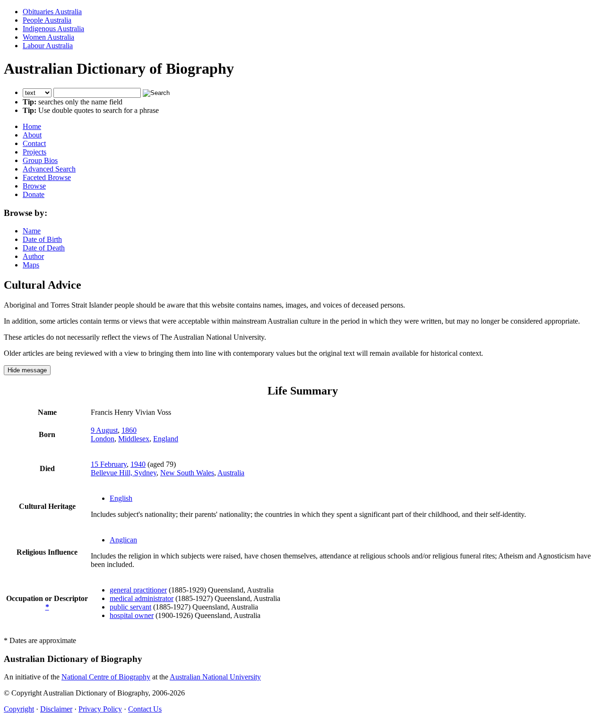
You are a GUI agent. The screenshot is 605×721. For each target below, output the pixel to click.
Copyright (19, 709)
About (32, 135)
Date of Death (44, 248)
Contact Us (145, 709)
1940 (138, 464)
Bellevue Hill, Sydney (123, 473)
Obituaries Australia (52, 12)
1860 (129, 430)
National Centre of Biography (105, 677)
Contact (34, 143)
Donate (33, 194)
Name (32, 231)
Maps (31, 265)
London (102, 439)
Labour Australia (48, 46)
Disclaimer (56, 709)
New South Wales (187, 473)
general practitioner (138, 590)
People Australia (47, 20)
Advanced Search (49, 169)
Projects (34, 152)
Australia (230, 473)
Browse (34, 186)
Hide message (27, 370)
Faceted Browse (47, 177)
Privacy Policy (100, 709)
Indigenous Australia (53, 29)
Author (33, 256)
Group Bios (40, 160)
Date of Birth (42, 239)
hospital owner (132, 615)
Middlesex (133, 439)
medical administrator (141, 598)
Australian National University (215, 677)
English (121, 498)
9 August (104, 430)
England (165, 439)
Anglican (123, 540)
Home (32, 126)
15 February (109, 464)
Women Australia (48, 37)
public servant (130, 607)
